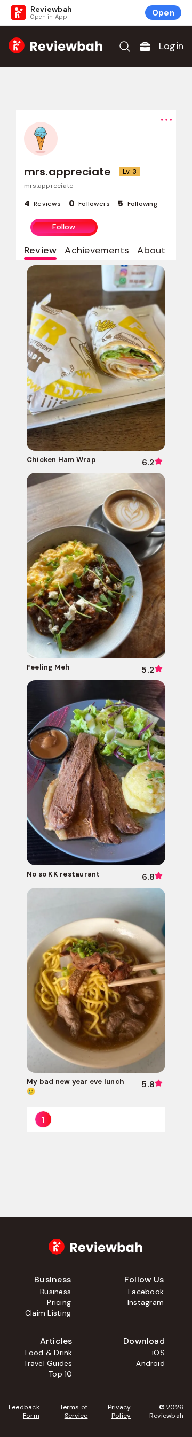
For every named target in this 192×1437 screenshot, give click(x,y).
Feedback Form (24, 1411)
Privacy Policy (119, 1411)
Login (171, 46)
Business (55, 1291)
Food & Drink (49, 1352)
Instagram (145, 1302)
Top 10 (60, 1374)
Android (150, 1363)
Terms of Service (74, 1411)
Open (163, 13)
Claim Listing (48, 1313)
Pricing (59, 1302)
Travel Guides (47, 1363)
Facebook (146, 1291)
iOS (158, 1352)
